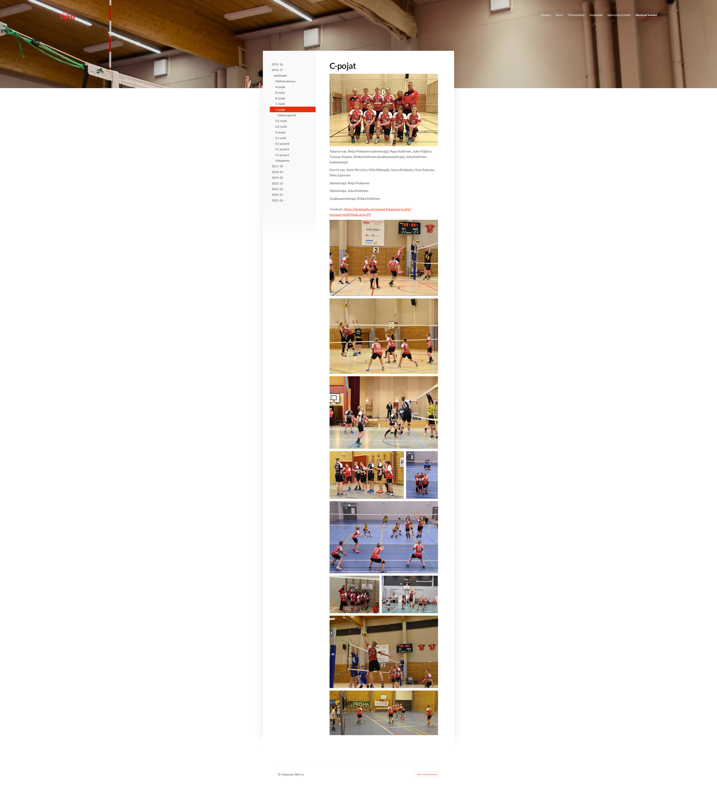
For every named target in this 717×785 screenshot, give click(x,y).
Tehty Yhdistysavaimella (427, 774)
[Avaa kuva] (384, 258)
